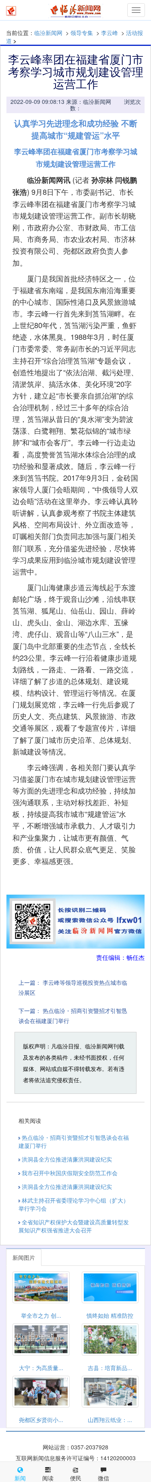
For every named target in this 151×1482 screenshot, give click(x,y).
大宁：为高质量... (41, 1368)
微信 (103, 1478)
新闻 (20, 1478)
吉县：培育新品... (110, 1368)
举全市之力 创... (41, 1315)
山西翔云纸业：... (110, 1420)
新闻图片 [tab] (23, 1257)
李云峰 (109, 33)
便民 (75, 1478)
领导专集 (81, 33)
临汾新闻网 (48, 33)
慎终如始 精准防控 (110, 1315)
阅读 (48, 1478)
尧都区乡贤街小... (41, 1420)
